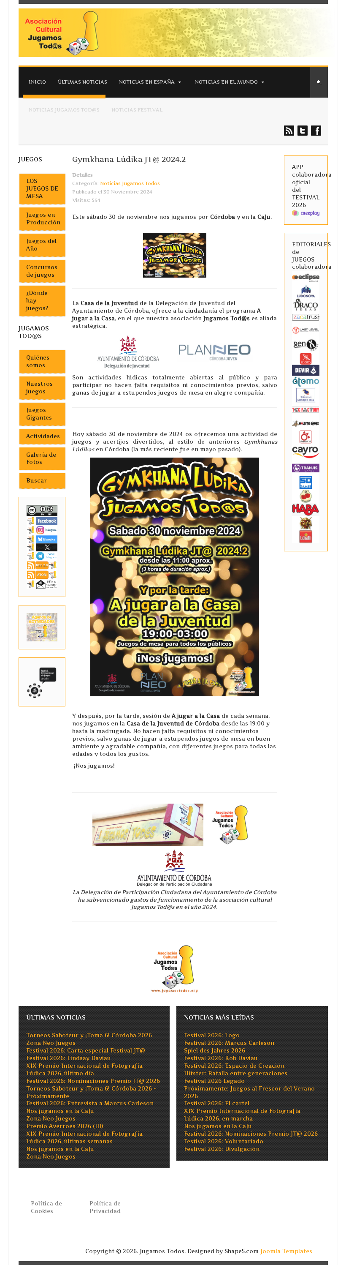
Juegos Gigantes (39, 414)
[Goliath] (306, 536)
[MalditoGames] (306, 423)
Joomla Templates (286, 1251)
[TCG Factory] (306, 409)
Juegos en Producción (43, 219)
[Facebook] (42, 520)
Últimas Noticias (82, 82)
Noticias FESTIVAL (136, 110)
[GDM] (306, 522)
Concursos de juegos (41, 271)
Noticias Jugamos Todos (130, 183)
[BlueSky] (42, 538)
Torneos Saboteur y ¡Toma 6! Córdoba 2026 (89, 1035)
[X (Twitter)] (42, 547)
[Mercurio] (306, 436)
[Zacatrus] (306, 317)
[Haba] (306, 509)
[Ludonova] (306, 291)
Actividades (43, 436)
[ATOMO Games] (306, 381)
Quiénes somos (37, 361)
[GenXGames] (306, 344)
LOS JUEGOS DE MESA (42, 188)
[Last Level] (306, 329)
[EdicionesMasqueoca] (306, 394)
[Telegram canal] (42, 555)
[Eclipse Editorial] (306, 277)
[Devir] (306, 370)
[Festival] (42, 681)
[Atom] (42, 574)
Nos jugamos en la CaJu (60, 1111)
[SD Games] (306, 482)
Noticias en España (147, 82)
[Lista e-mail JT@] (42, 584)
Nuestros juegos (39, 388)
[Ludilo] (306, 358)
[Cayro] (306, 451)
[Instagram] (42, 530)
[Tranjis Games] (306, 467)
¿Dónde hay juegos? (37, 300)
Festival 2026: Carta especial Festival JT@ (85, 1050)
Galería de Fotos (41, 459)
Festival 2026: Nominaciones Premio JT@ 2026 (93, 1081)
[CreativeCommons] (42, 510)
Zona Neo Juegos (51, 1043)
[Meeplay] (306, 213)
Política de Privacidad (105, 1207)
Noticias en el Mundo (226, 82)
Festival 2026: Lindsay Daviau (68, 1058)
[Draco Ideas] (306, 304)
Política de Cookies (46, 1207)
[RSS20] (42, 565)
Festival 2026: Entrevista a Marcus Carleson (90, 1103)
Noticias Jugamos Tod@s (64, 110)
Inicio (37, 82)
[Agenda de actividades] (42, 627)
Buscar (36, 480)
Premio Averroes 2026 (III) (64, 1126)
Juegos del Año (41, 245)
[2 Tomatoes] (306, 496)
